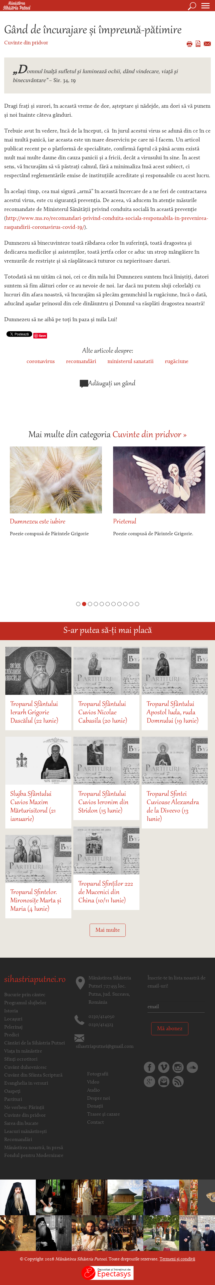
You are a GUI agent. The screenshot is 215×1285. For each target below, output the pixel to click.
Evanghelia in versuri (26, 1083)
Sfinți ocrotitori (21, 1059)
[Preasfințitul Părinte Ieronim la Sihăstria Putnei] (161, 1233)
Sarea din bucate (21, 1123)
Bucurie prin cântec (24, 995)
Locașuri (13, 1019)
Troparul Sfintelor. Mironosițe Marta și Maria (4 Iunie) (35, 900)
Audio (93, 1090)
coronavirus (41, 361)
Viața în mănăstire (23, 1051)
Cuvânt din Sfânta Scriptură (33, 1075)
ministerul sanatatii (131, 361)
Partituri (13, 1099)
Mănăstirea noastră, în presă (33, 1148)
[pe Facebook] (149, 1067)
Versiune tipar (189, 44)
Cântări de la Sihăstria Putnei (34, 1043)
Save (42, 335)
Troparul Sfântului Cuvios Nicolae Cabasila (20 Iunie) (102, 712)
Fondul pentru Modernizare (33, 1155)
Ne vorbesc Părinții (24, 1107)
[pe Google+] (149, 1081)
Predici (11, 1035)
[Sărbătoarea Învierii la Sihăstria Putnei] (18, 1233)
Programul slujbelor (25, 1003)
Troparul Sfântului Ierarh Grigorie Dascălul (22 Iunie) (34, 712)
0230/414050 (101, 1016)
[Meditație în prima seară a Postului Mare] (54, 1233)
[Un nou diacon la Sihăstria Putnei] (90, 1197)
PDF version (198, 43)
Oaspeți (12, 1091)
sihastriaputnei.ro (35, 980)
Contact (95, 1122)
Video (93, 1082)
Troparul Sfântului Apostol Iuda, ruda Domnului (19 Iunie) (172, 712)
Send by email (207, 44)
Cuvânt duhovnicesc (25, 1067)
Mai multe (107, 930)
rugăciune (176, 361)
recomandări (81, 361)
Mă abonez (170, 1029)
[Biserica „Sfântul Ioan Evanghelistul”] (125, 1197)
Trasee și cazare (103, 1114)
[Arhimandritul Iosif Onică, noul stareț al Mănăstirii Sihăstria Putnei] (18, 1197)
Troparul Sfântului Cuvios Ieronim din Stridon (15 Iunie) (103, 802)
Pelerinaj (13, 1027)
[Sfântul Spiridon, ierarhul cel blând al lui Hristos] (197, 1197)
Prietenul (124, 522)
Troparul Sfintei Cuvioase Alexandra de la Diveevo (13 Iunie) (173, 806)
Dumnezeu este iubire (37, 522)
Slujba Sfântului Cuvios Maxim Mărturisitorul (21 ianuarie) (33, 806)
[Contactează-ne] (163, 1081)
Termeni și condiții (177, 1259)
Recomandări (18, 1139)
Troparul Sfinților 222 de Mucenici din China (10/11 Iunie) (105, 892)
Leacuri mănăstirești (25, 1131)
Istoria (11, 1011)
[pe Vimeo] (163, 1067)
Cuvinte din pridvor (26, 43)
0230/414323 (100, 1024)
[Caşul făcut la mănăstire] (54, 1197)
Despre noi (98, 1098)
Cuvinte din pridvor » (150, 435)
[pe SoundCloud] (192, 1067)
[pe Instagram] (178, 1067)
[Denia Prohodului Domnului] (161, 1197)
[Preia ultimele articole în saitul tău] (178, 1081)
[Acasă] (15, 6)
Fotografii (97, 1074)
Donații (95, 1106)
